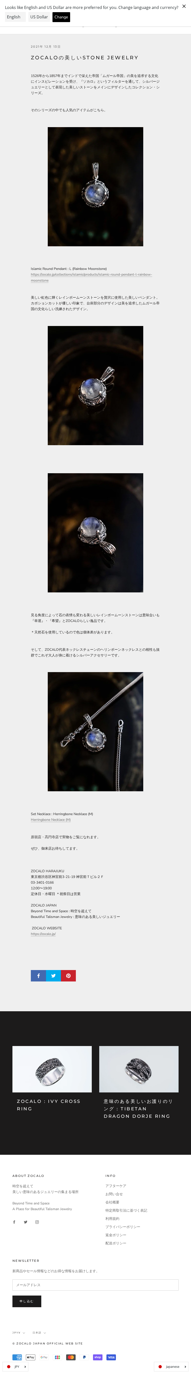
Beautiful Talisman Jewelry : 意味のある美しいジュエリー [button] (75, 916)
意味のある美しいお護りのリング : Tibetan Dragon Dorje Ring (139, 1109)
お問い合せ (114, 1194)
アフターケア (115, 1186)
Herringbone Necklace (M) (51, 819)
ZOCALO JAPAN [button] (43, 905)
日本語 (37, 1332)
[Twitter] (25, 1222)
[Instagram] (37, 1222)
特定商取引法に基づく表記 (126, 1210)
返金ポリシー (115, 1235)
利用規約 (112, 1218)
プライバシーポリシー (122, 1227)
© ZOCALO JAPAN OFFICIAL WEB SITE (47, 1343)
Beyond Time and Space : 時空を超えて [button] (61, 911)
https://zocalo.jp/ (43, 934)
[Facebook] (14, 1222)
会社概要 (112, 1202)
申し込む (27, 1301)
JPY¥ (16, 1332)
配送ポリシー (115, 1243)
